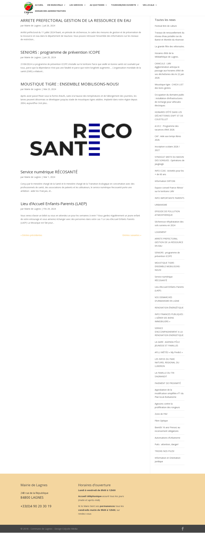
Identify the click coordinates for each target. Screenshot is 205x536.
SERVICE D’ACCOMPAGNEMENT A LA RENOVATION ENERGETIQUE (169, 332)
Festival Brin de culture (166, 25)
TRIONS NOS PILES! (164, 451)
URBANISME (161, 204)
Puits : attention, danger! (166, 444)
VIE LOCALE (148, 5)
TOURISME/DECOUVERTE (123, 5)
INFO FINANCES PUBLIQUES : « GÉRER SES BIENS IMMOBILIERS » (169, 318)
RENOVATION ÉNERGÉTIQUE (169, 307)
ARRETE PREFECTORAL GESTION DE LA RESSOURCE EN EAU (76, 20)
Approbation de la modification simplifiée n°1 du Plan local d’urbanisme (169, 393)
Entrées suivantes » (131, 235)
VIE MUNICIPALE (55, 5)
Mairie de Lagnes (32, 25)
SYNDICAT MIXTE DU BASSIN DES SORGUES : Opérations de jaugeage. (169, 160)
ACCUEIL (39, 5)
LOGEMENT (160, 232)
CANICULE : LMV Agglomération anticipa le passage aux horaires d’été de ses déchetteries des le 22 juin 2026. (169, 70)
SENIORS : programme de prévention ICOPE (60, 52)
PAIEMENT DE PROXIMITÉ (168, 383)
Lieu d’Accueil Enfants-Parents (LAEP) (54, 203)
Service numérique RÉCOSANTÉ (49, 172)
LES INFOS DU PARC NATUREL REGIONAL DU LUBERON (167, 363)
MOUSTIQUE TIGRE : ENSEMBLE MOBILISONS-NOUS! (70, 84)
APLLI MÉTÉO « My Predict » (169, 352)
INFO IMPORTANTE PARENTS (169, 198)
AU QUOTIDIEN (97, 5)
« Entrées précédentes (31, 235)
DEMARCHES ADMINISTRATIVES (50, 11)
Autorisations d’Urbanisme (167, 437)
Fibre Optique (161, 420)
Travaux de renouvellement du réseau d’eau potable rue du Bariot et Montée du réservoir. (169, 36)
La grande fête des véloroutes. (169, 46)
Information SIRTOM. (165, 181)
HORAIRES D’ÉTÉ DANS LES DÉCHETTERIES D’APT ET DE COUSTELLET (169, 116)
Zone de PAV (161, 413)
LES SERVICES (76, 5)
